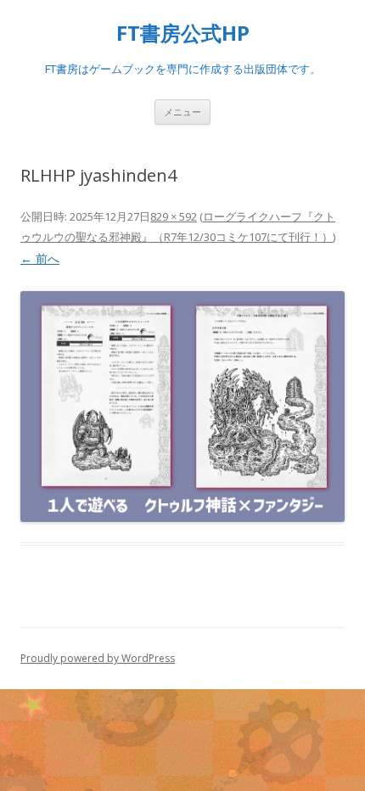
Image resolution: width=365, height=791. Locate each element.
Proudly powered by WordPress (97, 658)
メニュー (182, 111)
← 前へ (39, 258)
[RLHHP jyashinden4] (182, 407)
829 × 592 (173, 216)
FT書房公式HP (183, 33)
